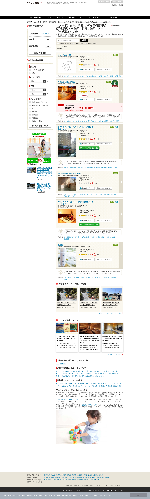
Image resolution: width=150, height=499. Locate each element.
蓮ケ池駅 (99, 277)
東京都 (74, 475)
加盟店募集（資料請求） (73, 485)
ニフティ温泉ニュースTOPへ (112, 354)
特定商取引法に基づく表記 (84, 490)
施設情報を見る (87, 69)
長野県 (90, 475)
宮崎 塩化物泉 (67, 121)
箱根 (52, 477)
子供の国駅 (67, 196)
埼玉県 (53, 475)
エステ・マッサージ (85, 373)
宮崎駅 (100, 76)
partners (41, 495)
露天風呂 (90, 371)
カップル (59, 373)
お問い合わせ (119, 485)
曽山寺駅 (113, 194)
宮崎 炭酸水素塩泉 (69, 237)
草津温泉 (47, 477)
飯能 (69, 479)
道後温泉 (86, 477)
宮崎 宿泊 (66, 167)
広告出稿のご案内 (87, 485)
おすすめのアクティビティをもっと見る (109, 313)
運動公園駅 (106, 194)
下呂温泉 (71, 477)
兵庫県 (64, 475)
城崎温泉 (64, 477)
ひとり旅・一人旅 (99, 371)
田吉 (57, 364)
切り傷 (76, 373)
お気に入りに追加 (104, 69)
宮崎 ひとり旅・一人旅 (96, 194)
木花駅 (73, 196)
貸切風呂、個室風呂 (78, 376)
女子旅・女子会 (68, 373)
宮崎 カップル (84, 76)
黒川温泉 (93, 477)
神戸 (98, 479)
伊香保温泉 (78, 477)
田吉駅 (111, 76)
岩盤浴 (34, 112)
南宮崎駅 (105, 76)
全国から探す (46, 33)
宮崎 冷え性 (76, 76)
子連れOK (115, 373)
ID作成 (121, 5)
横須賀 (54, 479)
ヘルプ (111, 485)
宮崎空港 (63, 364)
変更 (48, 39)
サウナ (84, 371)
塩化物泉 (96, 373)
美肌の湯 (108, 373)
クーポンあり (79, 43)
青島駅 (107, 237)
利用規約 (95, 490)
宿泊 (57, 371)
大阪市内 (80, 479)
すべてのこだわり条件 (40, 126)
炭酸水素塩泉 (90, 376)
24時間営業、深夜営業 (40, 105)
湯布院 (99, 477)
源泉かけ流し (99, 376)
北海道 (85, 475)
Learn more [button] (108, 495)
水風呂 (102, 373)
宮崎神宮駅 (105, 121)
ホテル (62, 371)
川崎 (49, 479)
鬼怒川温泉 (105, 477)
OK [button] (138, 495)
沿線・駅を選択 (40, 53)
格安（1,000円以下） (113, 371)
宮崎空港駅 (117, 76)
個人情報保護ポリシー (69, 490)
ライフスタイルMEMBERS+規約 (108, 490)
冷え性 (78, 371)
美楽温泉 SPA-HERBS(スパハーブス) (69, 399)
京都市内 (86, 479)
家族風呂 (35, 118)
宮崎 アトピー (67, 194)
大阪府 (79, 475)
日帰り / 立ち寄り (38, 70)
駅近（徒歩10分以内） (63, 376)
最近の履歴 (117, 2)
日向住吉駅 (106, 277)
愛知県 (95, 475)
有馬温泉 (58, 477)
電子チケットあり (65, 43)
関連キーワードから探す (35, 482)
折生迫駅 (66, 239)
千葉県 (58, 475)
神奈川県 (47, 475)
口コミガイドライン (101, 485)
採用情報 (120, 490)
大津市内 (93, 479)
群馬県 (69, 475)
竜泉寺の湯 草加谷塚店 (89, 405)
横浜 (45, 479)
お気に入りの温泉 (104, 2)
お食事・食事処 (70, 371)
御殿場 (74, 479)
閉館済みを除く (92, 43)
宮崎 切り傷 (76, 121)
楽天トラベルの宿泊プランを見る (89, 148)
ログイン (114, 5)
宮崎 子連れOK (93, 76)
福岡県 (101, 475)
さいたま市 (63, 479)
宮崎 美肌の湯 (67, 76)
